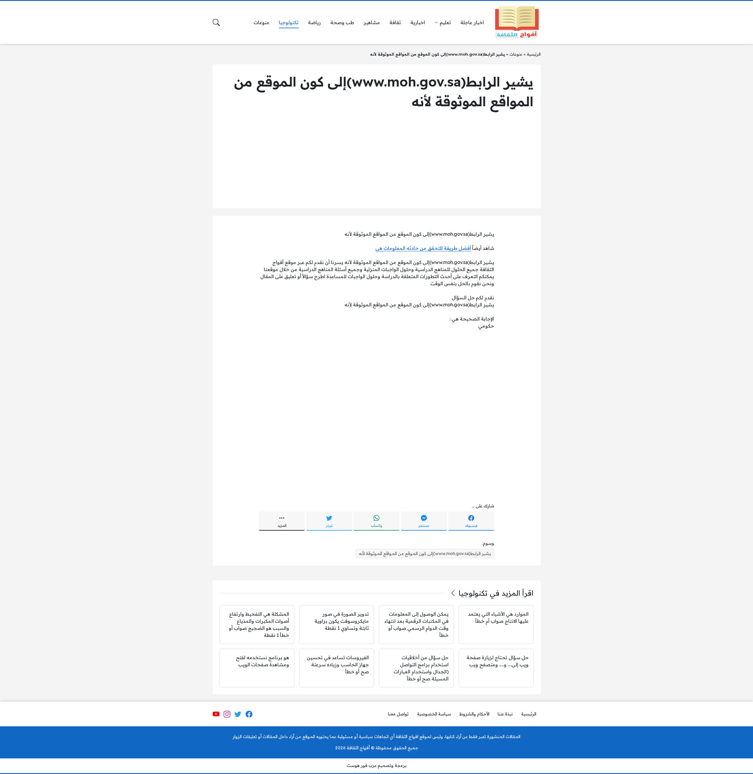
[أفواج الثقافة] (516, 22)
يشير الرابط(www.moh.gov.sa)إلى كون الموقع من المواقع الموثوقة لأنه (425, 553)
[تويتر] (238, 714)
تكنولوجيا (473, 593)
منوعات (515, 54)
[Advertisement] (376, 160)
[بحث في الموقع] (216, 22)
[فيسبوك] (249, 714)
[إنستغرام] (227, 714)
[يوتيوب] (216, 714)
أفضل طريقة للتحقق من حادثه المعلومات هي (423, 248)
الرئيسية (534, 54)
